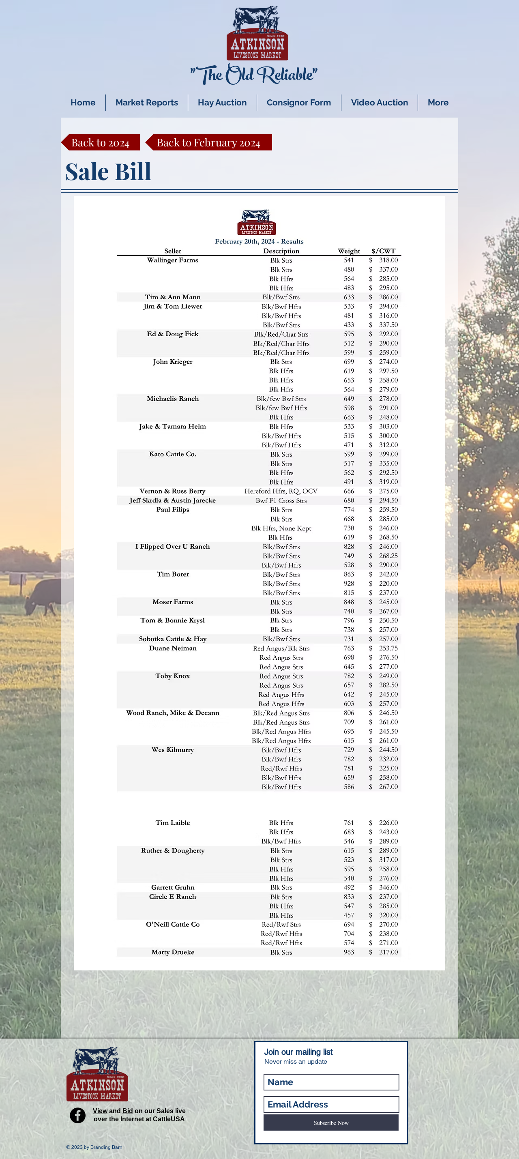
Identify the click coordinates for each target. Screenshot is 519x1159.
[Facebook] (78, 1115)
